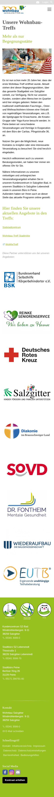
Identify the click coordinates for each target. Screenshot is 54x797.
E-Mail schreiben (14, 731)
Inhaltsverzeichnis (22, 746)
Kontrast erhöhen (15, 780)
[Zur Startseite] (14, 10)
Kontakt (6, 746)
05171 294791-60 (14, 678)
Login (45, 2)
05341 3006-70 (13, 658)
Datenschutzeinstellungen (32, 750)
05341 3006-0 (12, 638)
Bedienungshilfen (30, 755)
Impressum (39, 746)
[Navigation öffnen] (49, 9)
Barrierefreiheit (11, 755)
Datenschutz (10, 750)
